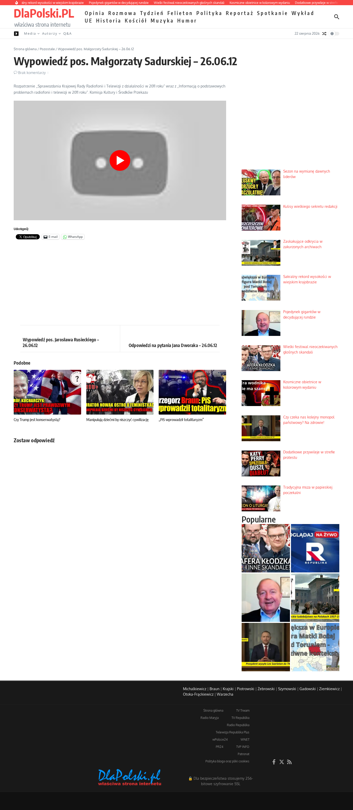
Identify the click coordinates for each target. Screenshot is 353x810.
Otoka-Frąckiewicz (198, 694)
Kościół (136, 20)
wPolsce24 (220, 739)
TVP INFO (242, 747)
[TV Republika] (315, 548)
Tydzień (152, 13)
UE (89, 20)
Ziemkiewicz (329, 689)
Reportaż (240, 13)
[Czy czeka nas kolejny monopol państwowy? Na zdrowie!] (266, 647)
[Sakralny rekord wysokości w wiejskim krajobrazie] (315, 647)
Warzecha (225, 694)
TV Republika (240, 718)
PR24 (219, 747)
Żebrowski (266, 689)
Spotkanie (272, 13)
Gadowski (308, 689)
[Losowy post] (324, 34)
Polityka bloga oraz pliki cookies (227, 761)
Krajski (228, 689)
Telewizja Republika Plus (232, 732)
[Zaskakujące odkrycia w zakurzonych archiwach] (315, 597)
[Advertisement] (120, 283)
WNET (245, 739)
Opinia (95, 13)
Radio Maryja (210, 718)
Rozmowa (122, 13)
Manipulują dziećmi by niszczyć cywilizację (117, 419)
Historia (109, 20)
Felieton (180, 13)
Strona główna (25, 49)
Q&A (67, 33)
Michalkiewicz (194, 689)
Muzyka (162, 20)
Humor (187, 20)
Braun (214, 689)
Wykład (303, 13)
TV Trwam (242, 710)
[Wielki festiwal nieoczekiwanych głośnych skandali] (266, 548)
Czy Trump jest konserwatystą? (37, 419)
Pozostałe (47, 49)
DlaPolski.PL (44, 13)
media (30, 33)
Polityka (209, 13)
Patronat (243, 754)
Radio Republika (238, 725)
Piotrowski (245, 689)
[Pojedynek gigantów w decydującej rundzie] (266, 597)
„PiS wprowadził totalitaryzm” (181, 419)
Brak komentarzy (32, 72)
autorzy (49, 33)
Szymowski (287, 689)
